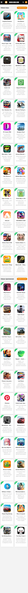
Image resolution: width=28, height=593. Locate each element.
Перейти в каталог (22, 7)
